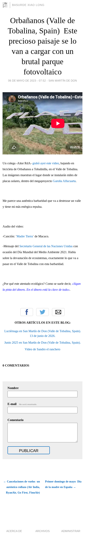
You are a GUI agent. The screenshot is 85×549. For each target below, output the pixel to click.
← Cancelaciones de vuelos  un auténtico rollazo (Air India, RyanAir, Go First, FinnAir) (21, 487)
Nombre (13, 388)
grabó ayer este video (45, 163)
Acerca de (14, 531)
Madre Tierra (25, 236)
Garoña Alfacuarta (64, 181)
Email (58, 312)
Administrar (70, 531)
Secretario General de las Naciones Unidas (46, 246)
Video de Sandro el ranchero (42, 349)
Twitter (42, 312)
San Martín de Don (62, 80)
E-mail (22, 404)
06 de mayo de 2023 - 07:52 (27, 80)
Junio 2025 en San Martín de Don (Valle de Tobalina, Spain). (42, 342)
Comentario (16, 420)
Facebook (26, 312)
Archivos (42, 531)
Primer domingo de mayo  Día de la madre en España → (63, 484)
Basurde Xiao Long (28, 5)
